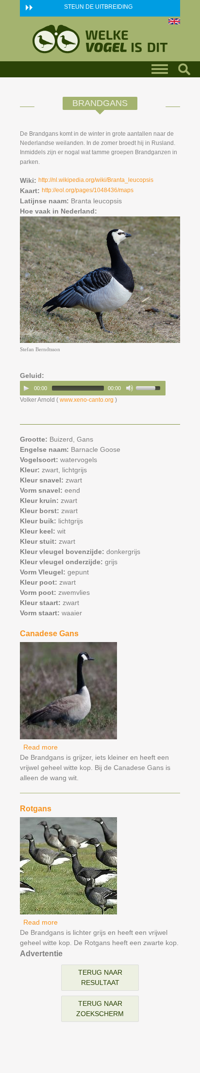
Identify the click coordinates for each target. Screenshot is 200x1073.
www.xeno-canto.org (87, 399)
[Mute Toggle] (129, 388)
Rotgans (35, 809)
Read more (40, 747)
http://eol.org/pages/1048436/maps (87, 190)
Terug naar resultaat (100, 977)
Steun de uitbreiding (98, 6)
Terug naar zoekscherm (100, 1009)
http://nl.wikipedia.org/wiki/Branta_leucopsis (95, 180)
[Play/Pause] (26, 388)
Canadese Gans (49, 633)
